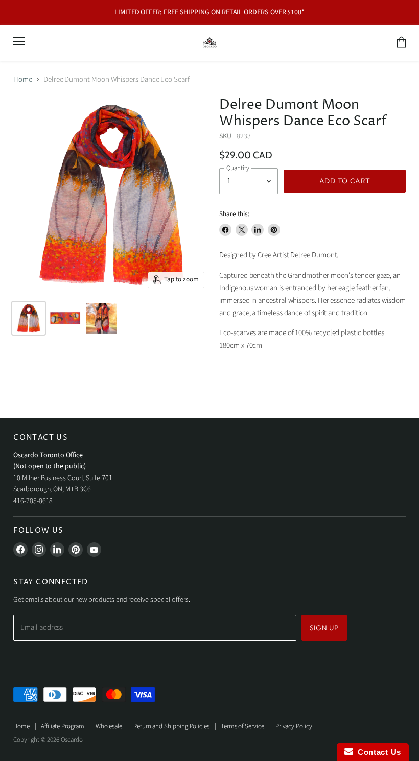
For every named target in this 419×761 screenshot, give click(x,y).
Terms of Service (242, 726)
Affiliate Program (62, 726)
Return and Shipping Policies (171, 726)
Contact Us (377, 752)
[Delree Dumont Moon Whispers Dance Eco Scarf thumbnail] (28, 318)
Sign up (324, 627)
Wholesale (109, 726)
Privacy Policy (293, 726)
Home (22, 79)
